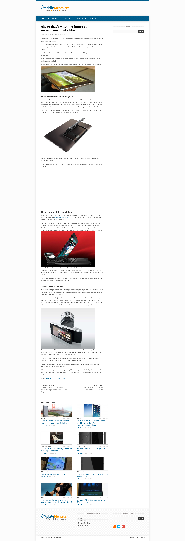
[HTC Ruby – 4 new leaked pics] (56, 463)
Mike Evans (45, 425)
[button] (142, 18)
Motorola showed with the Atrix (64, 217)
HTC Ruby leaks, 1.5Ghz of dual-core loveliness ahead (92, 475)
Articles (44, 497)
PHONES (55, 19)
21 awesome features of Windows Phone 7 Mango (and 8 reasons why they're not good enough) (54, 389)
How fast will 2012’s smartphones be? (91, 449)
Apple (79, 418)
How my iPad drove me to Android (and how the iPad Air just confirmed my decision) (91, 423)
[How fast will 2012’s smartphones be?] (92, 438)
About (80, 518)
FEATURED (94, 18)
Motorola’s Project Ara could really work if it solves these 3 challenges (55, 422)
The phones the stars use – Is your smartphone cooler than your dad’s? (56, 501)
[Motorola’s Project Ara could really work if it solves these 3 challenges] (56, 410)
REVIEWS (76, 18)
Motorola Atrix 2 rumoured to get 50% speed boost (91, 501)
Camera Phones (46, 446)
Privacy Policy (83, 525)
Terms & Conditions (84, 523)
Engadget (49, 378)
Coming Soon (82, 446)
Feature (44, 418)
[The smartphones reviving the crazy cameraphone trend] (56, 438)
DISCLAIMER (141, 537)
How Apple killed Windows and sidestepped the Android (92, 388)
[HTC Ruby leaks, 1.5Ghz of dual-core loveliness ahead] (92, 464)
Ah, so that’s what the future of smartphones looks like (64, 28)
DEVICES (66, 18)
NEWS (84, 18)
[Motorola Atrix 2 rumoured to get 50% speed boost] (92, 489)
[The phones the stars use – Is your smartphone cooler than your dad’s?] (56, 489)
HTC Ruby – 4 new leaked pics (53, 474)
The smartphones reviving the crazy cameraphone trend (56, 449)
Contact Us (82, 520)
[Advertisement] (128, 51)
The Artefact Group (59, 378)
